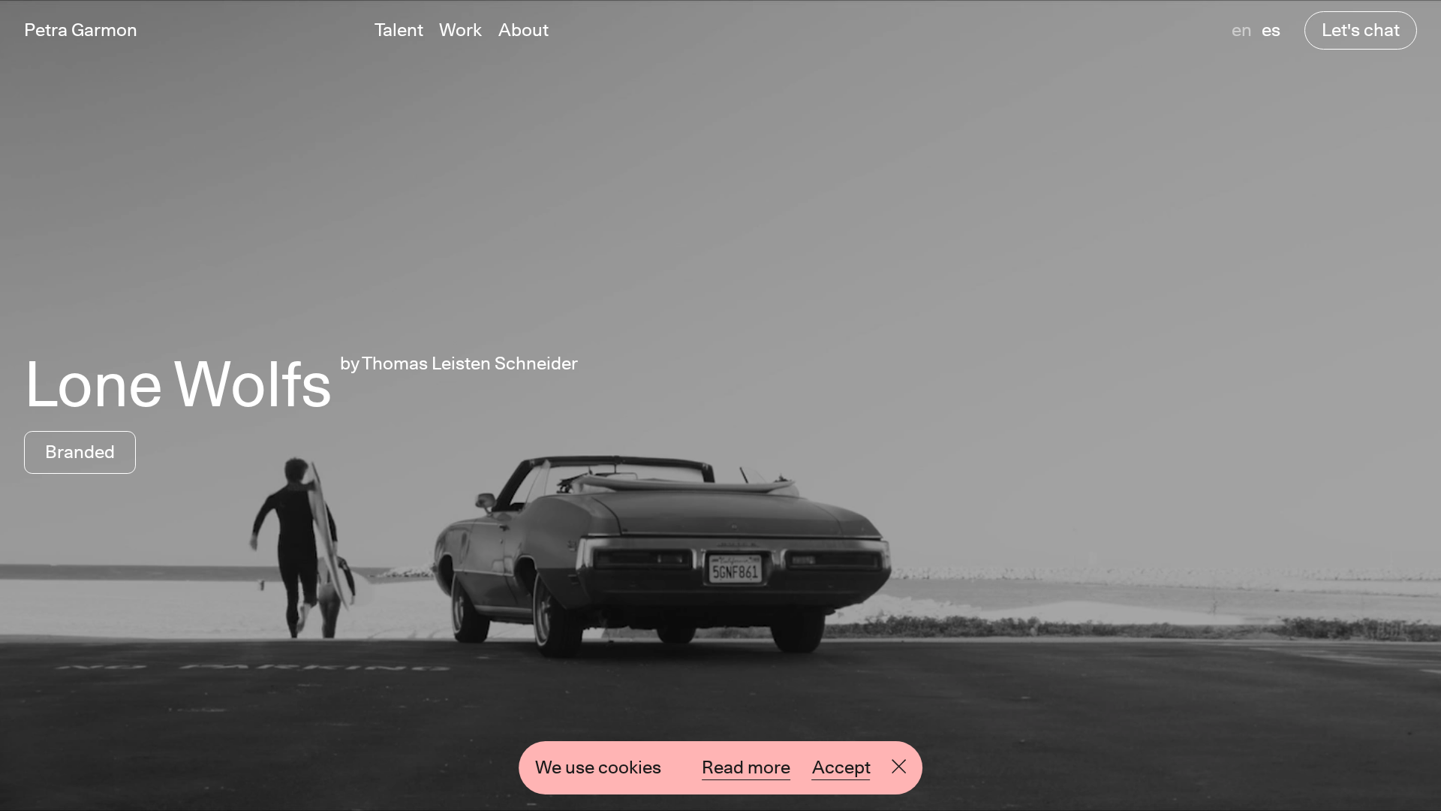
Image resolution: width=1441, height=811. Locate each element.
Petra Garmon (80, 30)
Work (460, 30)
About (523, 30)
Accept (841, 767)
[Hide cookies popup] (899, 768)
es (1271, 30)
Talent (399, 30)
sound (1008, 765)
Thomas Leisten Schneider (470, 363)
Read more (746, 767)
